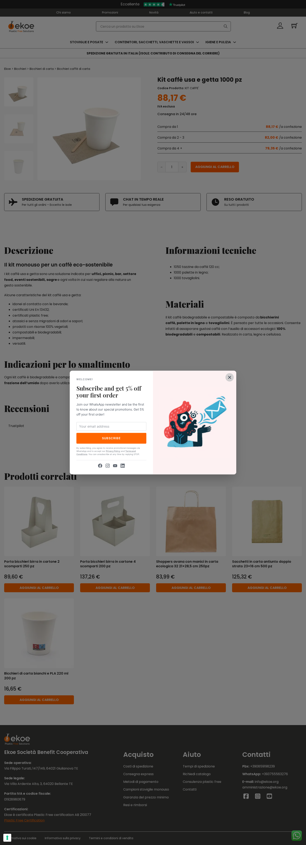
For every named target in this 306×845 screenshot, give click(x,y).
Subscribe (111, 438)
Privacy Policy (113, 451)
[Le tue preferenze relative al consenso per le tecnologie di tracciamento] (7, 838)
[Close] (229, 377)
